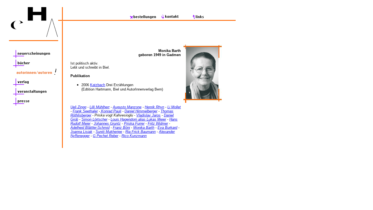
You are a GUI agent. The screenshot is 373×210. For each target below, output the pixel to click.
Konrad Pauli (110, 111)
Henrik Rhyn (154, 107)
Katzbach (97, 85)
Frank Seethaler (85, 111)
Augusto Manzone (127, 107)
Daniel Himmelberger (141, 111)
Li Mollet (174, 107)
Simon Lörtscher (94, 119)
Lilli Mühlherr (99, 107)
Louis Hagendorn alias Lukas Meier (138, 119)
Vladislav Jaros (148, 115)
